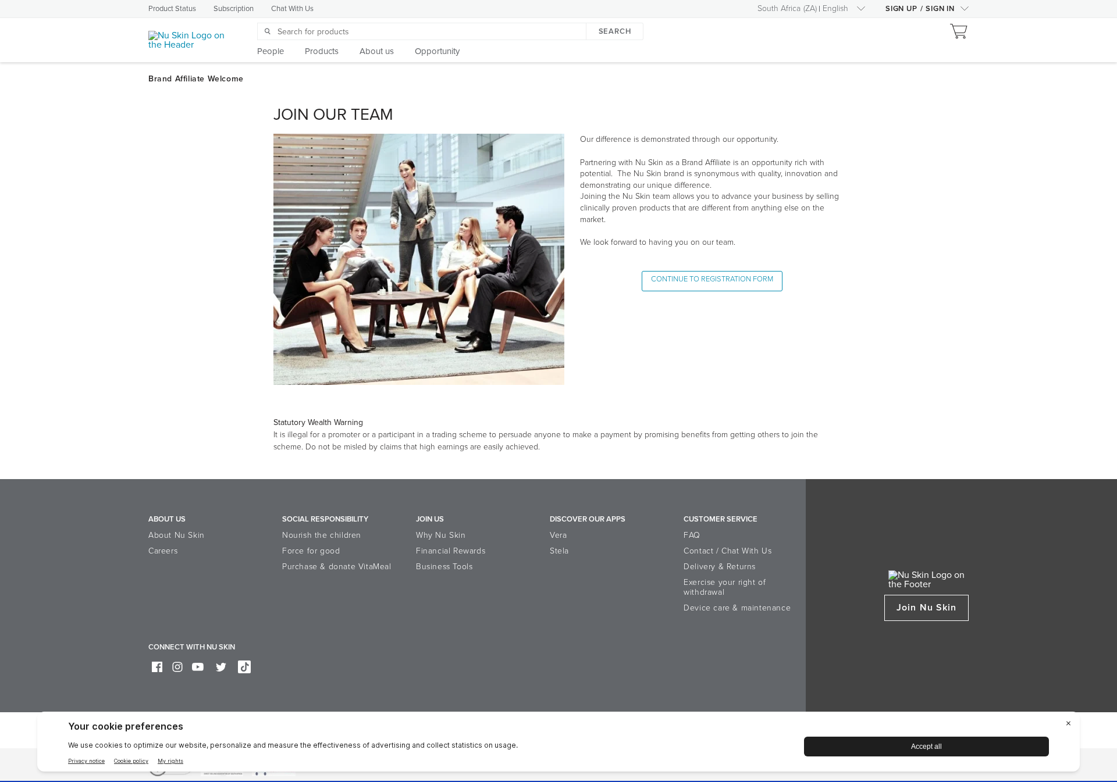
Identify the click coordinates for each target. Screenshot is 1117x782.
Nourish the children (321, 535)
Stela (559, 551)
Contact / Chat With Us (727, 551)
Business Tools (444, 567)
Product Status (172, 8)
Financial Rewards (450, 551)
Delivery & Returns (720, 567)
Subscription (234, 8)
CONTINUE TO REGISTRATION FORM (712, 279)
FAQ (692, 535)
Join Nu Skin (926, 607)
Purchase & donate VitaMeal (337, 567)
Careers (162, 551)
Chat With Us (292, 8)
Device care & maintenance (737, 608)
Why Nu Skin (441, 535)
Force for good (311, 551)
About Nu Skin (176, 535)
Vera (558, 535)
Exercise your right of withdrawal (725, 587)
